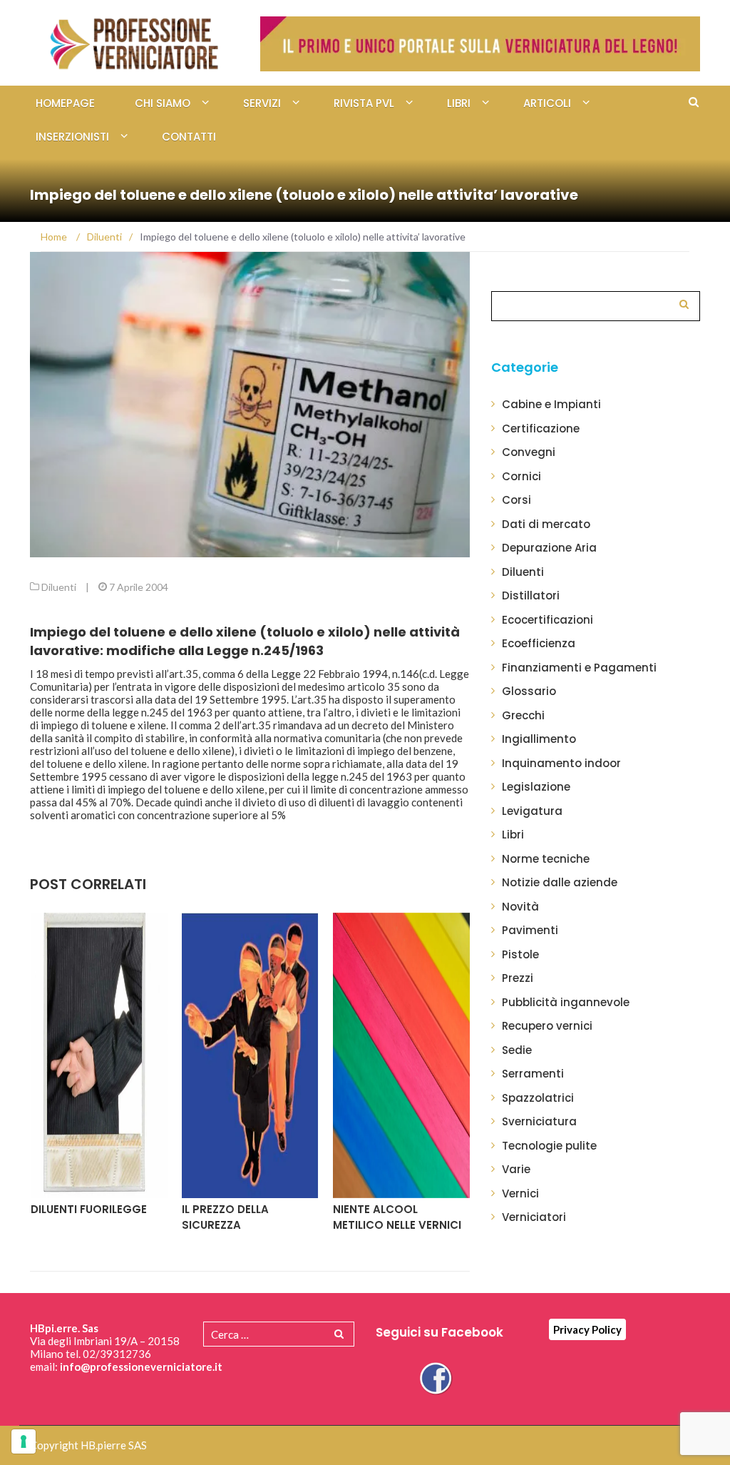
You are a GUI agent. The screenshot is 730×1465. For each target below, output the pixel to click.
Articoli (547, 103)
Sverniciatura (539, 1121)
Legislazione (536, 786)
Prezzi (517, 977)
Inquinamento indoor (561, 763)
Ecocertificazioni (547, 619)
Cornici (521, 476)
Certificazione (541, 428)
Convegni (528, 452)
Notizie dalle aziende (559, 882)
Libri (459, 103)
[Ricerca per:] (595, 304)
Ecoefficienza (538, 643)
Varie (516, 1169)
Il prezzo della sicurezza (225, 1217)
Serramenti (533, 1073)
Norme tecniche (546, 858)
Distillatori (531, 595)
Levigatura (532, 811)
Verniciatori (534, 1217)
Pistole (520, 954)
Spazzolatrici (538, 1097)
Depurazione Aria (549, 547)
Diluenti (58, 587)
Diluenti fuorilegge (89, 1209)
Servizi (262, 103)
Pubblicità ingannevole (565, 1002)
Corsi (516, 499)
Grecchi (523, 715)
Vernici (520, 1193)
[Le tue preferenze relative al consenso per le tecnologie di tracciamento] (23, 1441)
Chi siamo (162, 103)
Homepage (65, 103)
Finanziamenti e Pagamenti (579, 667)
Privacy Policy (587, 1329)
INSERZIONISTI (72, 136)
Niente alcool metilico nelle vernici (397, 1217)
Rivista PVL (364, 103)
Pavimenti (530, 930)
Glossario (529, 691)
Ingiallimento (539, 738)
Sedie (517, 1050)
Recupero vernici (547, 1025)
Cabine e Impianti (551, 404)
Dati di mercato (546, 524)
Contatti (189, 136)
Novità (520, 906)
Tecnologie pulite (549, 1145)
